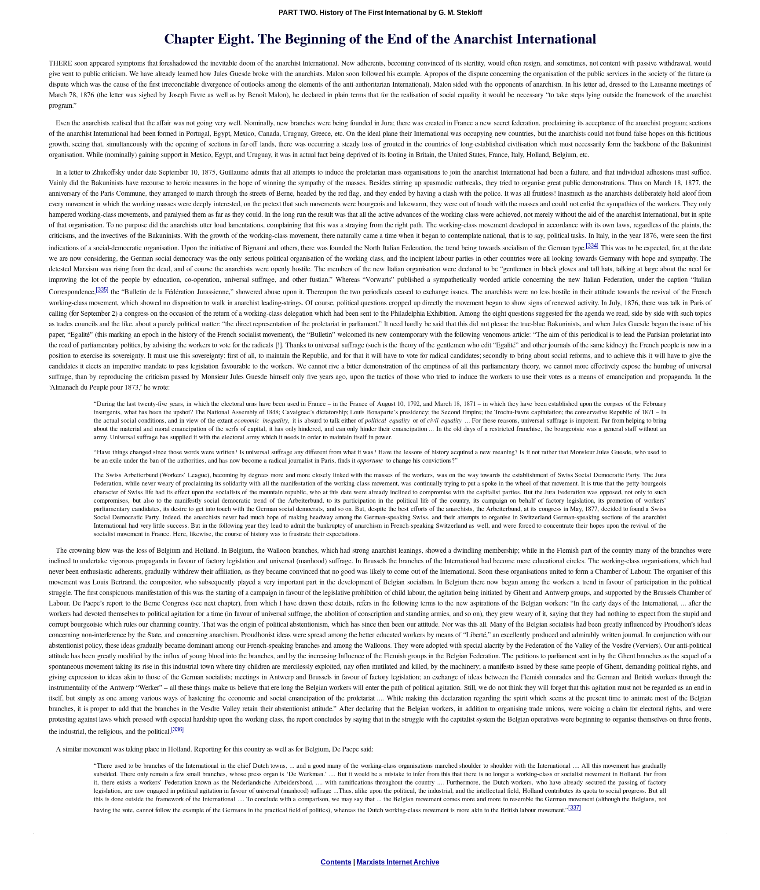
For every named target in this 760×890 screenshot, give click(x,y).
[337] (574, 807)
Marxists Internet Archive (398, 862)
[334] (592, 245)
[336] (177, 729)
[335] (102, 289)
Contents (336, 862)
